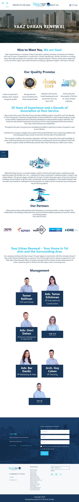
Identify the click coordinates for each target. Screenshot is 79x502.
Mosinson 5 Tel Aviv (33, 482)
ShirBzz (51, 499)
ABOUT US (53, 5)
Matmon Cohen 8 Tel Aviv (35, 477)
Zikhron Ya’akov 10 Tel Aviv (35, 489)
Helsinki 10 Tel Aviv (33, 475)
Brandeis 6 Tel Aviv (33, 474)
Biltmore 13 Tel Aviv (33, 470)
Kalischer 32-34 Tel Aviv (34, 476)
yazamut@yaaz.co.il (26, 445)
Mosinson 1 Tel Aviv (33, 481)
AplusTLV (37, 499)
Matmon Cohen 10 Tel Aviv (35, 479)
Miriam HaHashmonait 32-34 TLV (36, 480)
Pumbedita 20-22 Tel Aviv (34, 485)
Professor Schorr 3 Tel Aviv (35, 483)
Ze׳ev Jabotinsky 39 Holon (35, 488)
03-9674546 (12, 445)
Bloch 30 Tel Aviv (33, 473)
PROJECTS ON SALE (21, 5)
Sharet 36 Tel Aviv (33, 486)
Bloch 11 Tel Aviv (33, 471)
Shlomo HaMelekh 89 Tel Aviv (35, 487)
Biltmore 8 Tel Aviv (33, 469)
